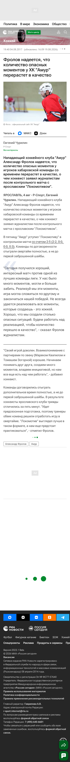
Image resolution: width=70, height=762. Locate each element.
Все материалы (10, 150)
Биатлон (44, 637)
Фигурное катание (25, 637)
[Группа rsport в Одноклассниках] (49, 617)
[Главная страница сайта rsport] (20, 32)
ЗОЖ (55, 637)
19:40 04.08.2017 (12, 49)
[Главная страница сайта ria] (4, 32)
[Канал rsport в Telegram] (62, 617)
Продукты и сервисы (49, 642)
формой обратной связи (35, 718)
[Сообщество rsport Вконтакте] (36, 617)
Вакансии (8, 657)
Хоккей (65, 637)
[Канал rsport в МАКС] (9, 617)
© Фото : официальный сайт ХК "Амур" (21, 124)
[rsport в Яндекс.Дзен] (23, 617)
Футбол (7, 637)
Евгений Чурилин (15, 142)
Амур (34, 444)
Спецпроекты (11, 642)
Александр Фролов (16, 444)
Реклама (28, 642)
